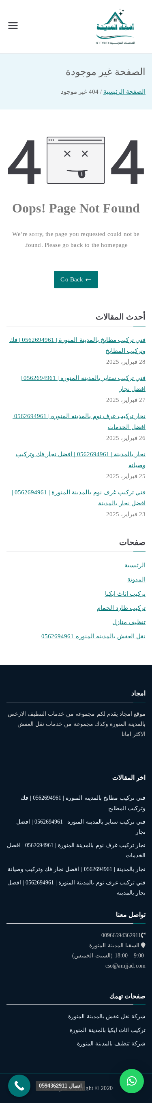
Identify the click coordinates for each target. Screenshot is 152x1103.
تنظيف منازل (129, 622)
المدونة (136, 579)
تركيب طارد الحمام (121, 608)
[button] (132, 1081)
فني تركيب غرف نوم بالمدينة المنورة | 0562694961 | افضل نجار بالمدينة (79, 497)
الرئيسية (135, 565)
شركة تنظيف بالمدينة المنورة (111, 1044)
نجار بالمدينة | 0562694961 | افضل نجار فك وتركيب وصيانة (81, 459)
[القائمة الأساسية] (12, 26)
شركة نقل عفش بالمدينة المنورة (107, 1016)
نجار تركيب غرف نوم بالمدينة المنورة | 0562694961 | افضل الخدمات (78, 421)
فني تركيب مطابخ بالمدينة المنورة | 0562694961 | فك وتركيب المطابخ (77, 345)
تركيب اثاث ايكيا (125, 593)
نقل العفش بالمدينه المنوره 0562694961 (93, 636)
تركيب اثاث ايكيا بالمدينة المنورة (108, 1030)
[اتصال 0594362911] (19, 1086)
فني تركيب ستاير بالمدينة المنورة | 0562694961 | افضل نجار (83, 383)
